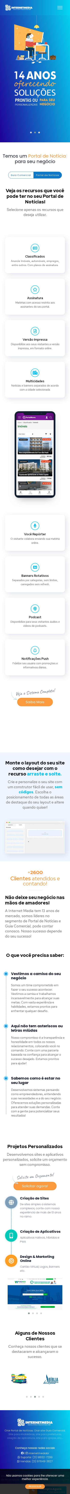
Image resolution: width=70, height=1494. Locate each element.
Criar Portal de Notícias (19, 1430)
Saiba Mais (35, 702)
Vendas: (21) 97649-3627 (36, 1461)
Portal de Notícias (47, 175)
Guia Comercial (21, 175)
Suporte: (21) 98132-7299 (36, 1457)
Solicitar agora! (35, 1186)
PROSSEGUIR (35, 1486)
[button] (31, 132)
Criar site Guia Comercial (49, 1430)
